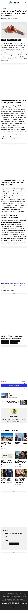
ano (6, 536)
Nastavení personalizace (14, 607)
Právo (19, 39)
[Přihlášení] (21, 2)
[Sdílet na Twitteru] (26, 389)
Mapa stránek (14, 605)
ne (5, 538)
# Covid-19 (9, 338)
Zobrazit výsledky (14, 547)
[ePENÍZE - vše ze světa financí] (14, 2)
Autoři (9, 603)
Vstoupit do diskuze (14, 385)
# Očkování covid (5, 340)
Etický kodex (24, 603)
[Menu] (25, 3)
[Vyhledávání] (23, 2)
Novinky (9, 39)
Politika (14, 39)
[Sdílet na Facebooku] (24, 389)
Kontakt (5, 603)
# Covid (3, 338)
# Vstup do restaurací (15, 340)
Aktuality (3, 39)
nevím (6, 540)
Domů (2, 603)
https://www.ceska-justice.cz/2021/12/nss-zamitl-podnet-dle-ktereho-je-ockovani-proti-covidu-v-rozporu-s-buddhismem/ (14, 285)
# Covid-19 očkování (17, 338)
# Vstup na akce (14, 343)
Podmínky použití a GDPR (16, 603)
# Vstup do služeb (5, 343)
